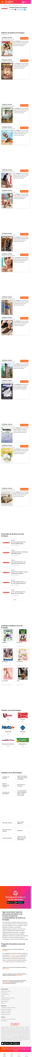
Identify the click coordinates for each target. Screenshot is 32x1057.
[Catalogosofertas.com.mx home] (9, 1)
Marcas (2, 996)
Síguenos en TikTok (5, 1014)
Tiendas (5, 5)
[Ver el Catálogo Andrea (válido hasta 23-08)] (7, 71)
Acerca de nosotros (5, 999)
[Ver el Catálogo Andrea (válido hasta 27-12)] (7, 435)
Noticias (3, 1003)
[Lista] (25, 2)
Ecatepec (4, 950)
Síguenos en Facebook (6, 1009)
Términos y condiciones (11, 1049)
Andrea (9, 5)
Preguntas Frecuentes (5, 991)
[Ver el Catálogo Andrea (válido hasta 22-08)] (7, 48)
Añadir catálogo (4, 1001)
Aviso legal (3, 1049)
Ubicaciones (15, 5)
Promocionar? (4, 992)
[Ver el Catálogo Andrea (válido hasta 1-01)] (7, 391)
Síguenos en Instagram (6, 1010)
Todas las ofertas (5, 994)
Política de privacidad (21, 1049)
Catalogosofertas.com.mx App (7, 997)
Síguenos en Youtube (5, 1012)
